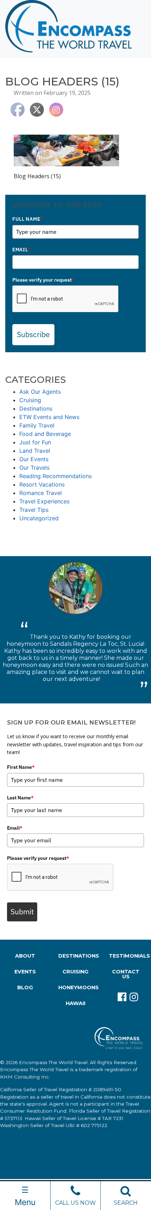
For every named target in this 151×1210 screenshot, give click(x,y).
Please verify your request (43, 280)
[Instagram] (132, 997)
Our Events (33, 459)
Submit (22, 911)
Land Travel (34, 450)
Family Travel (36, 425)
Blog (25, 987)
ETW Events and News (49, 416)
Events (25, 971)
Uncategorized (39, 518)
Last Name (20, 797)
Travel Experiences (44, 501)
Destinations (35, 408)
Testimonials (127, 956)
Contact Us (125, 974)
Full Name (27, 219)
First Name (21, 767)
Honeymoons (76, 987)
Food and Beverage (45, 433)
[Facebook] (120, 997)
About (25, 956)
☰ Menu (25, 1196)
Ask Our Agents (40, 391)
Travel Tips (33, 509)
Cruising (30, 400)
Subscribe (33, 334)
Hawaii (75, 1003)
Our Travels (34, 467)
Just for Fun (35, 442)
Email (21, 249)
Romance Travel (40, 492)
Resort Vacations (42, 484)
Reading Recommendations (55, 476)
